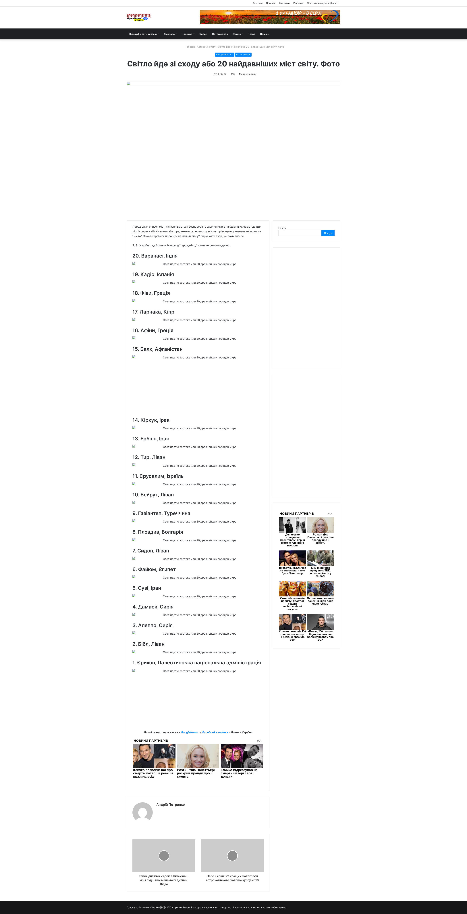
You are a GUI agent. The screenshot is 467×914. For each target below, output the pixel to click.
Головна (258, 3)
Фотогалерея (220, 33)
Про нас (270, 3)
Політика (187, 33)
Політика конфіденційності (322, 3)
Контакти (284, 3)
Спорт (203, 33)
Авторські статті (206, 46)
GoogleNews (189, 732)
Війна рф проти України (143, 33)
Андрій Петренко (170, 805)
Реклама (298, 3)
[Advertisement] (198, 390)
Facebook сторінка (215, 732)
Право (251, 33)
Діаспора (169, 33)
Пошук (282, 227)
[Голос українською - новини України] (138, 17)
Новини (264, 33)
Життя (237, 33)
